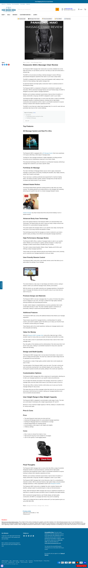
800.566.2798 (69, 8)
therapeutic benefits (55, 483)
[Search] (57, 9)
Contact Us (22, 560)
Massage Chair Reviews (32, 505)
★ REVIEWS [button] (1, 285)
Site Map (17, 562)
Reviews (47, 505)
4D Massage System (48, 153)
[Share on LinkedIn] (6, 64)
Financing (9, 4)
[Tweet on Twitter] (4, 64)
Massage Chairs (41, 505)
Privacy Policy (46, 560)
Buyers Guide (15, 560)
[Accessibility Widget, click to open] (2, 565)
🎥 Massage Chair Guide (33, 18)
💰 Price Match (58, 18)
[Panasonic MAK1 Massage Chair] (44, 459)
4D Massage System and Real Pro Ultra (34, 116)
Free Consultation (15, 4)
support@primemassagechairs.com (53, 543)
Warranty (28, 4)
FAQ (26, 560)
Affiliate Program (5, 560)
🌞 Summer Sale (21, 18)
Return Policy (4, 562)
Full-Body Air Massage (31, 118)
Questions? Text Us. (81, 565)
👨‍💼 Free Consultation (47, 18)
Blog (10, 560)
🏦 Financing (67, 18)
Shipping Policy (11, 562)
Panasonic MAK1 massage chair (35, 335)
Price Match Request (38, 560)
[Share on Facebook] (2, 64)
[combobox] (36, 9)
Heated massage (27, 212)
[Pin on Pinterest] (9, 64)
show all (27, 120)
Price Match (22, 4)
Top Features (28, 114)
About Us (3, 4)
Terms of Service (24, 562)
